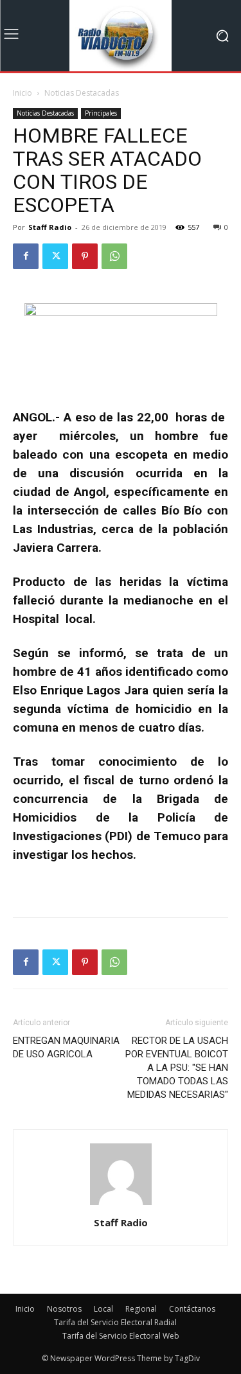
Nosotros (64, 1308)
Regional (141, 1308)
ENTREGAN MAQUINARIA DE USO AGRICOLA (66, 1047)
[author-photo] (121, 1204)
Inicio (22, 92)
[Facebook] (26, 256)
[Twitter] (55, 256)
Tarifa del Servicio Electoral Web (120, 1335)
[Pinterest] (85, 256)
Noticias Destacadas (81, 92)
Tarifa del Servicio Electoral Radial (115, 1322)
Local (103, 1308)
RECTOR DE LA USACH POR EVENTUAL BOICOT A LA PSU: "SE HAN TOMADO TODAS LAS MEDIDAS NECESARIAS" (176, 1067)
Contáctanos (192, 1308)
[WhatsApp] (114, 256)
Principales (101, 113)
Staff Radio (49, 227)
